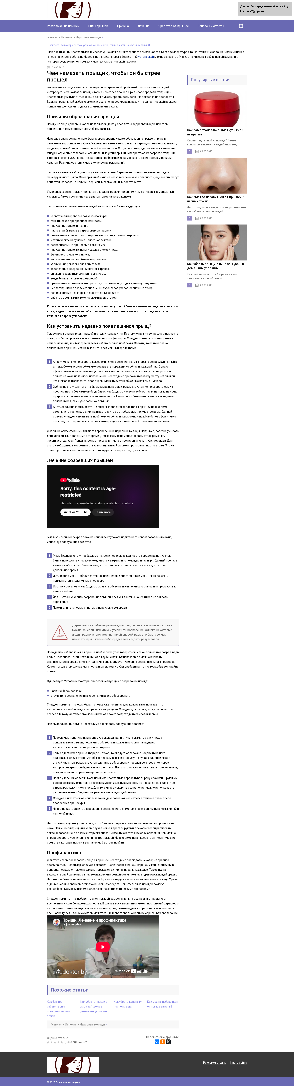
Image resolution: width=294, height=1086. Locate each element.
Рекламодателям (214, 1062)
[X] (168, 1041)
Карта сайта (238, 1062)
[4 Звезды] (59, 1042)
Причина (123, 26)
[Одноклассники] (162, 1041)
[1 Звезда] (48, 1042)
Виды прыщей (98, 26)
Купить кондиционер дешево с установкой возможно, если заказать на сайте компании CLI (100, 45)
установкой (146, 56)
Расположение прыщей (63, 26)
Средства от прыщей (173, 26)
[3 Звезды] (55, 1042)
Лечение (143, 26)
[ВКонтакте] (157, 1041)
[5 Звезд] (62, 1042)
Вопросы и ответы (211, 26)
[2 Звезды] (52, 1042)
